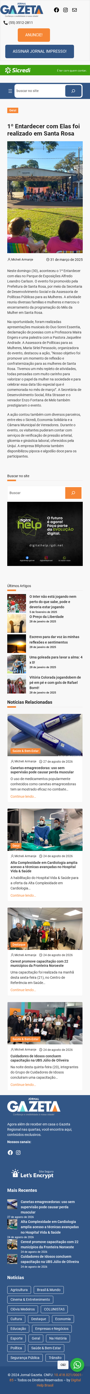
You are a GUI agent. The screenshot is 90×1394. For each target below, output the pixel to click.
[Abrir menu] (10, 91)
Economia (63, 1319)
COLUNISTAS (54, 1309)
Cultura (16, 1319)
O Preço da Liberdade (47, 617)
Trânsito (55, 1358)
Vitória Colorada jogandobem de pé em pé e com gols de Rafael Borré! (55, 682)
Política (16, 1348)
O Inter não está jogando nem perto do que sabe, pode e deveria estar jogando (53, 602)
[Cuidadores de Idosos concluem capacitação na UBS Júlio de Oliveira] (12, 1259)
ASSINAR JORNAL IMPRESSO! (39, 51)
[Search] (73, 91)
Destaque (18, 944)
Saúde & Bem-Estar (25, 751)
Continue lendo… (23, 796)
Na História (58, 1338)
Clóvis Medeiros (22, 1309)
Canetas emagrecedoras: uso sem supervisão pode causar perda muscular (42, 770)
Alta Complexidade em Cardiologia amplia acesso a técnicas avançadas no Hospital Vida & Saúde (44, 867)
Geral (12, 110)
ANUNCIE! (33, 35)
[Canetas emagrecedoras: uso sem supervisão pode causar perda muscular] (12, 1205)
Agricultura (19, 1290)
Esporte (16, 1338)
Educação (18, 1329)
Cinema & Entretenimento (30, 1299)
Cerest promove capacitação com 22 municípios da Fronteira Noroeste (39, 963)
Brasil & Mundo (48, 1290)
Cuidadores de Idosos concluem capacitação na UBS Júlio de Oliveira (39, 1058)
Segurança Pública (25, 1358)
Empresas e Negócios (51, 1329)
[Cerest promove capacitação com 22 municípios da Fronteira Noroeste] (12, 1245)
